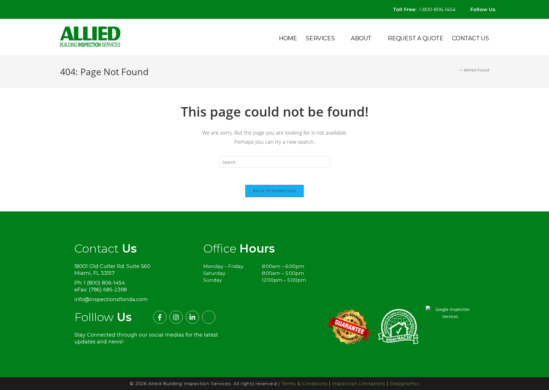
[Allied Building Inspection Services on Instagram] (514, 6)
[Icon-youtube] (208, 317)
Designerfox (404, 383)
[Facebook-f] (159, 317)
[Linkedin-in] (192, 317)
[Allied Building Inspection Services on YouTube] (535, 6)
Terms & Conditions (304, 383)
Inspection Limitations (358, 383)
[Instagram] (176, 317)
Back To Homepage (274, 190)
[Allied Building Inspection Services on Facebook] (503, 6)
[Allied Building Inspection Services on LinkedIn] (525, 6)
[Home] (456, 70)
